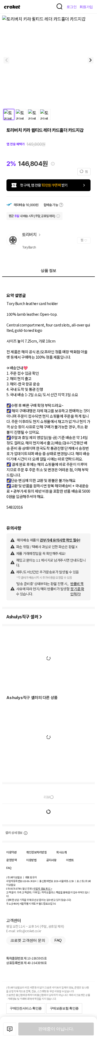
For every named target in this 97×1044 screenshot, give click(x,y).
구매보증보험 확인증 (64, 1008)
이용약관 (11, 852)
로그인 (72, 7)
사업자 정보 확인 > (42, 888)
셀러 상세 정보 (13, 833)
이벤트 (70, 860)
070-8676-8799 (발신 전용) (19, 888)
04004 (15, 903)
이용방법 (31, 860)
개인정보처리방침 (36, 852)
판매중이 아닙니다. (56, 1029)
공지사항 (51, 860)
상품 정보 (48, 270)
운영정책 (11, 860)
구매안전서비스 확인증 (26, 1008)
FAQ (9, 867)
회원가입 (86, 7)
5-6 (54, 903)
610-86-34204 (29, 881)
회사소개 (61, 852)
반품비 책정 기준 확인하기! (77, 588)
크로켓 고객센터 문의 (27, 940)
